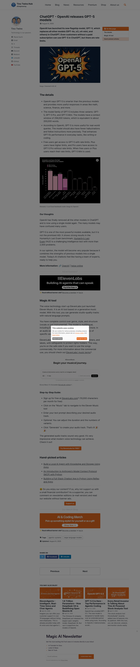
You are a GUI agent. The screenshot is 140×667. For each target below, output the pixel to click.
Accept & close (81, 338)
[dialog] (70, 333)
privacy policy (79, 333)
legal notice (55, 335)
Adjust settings (57, 338)
